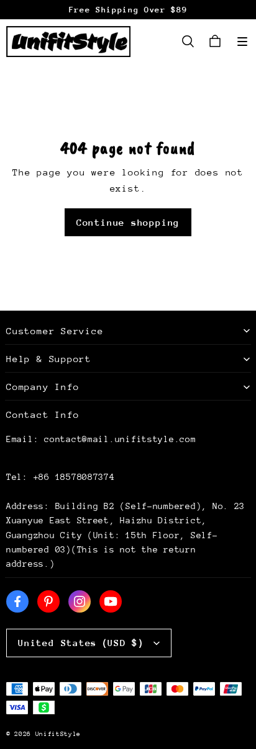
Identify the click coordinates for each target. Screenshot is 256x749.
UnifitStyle (58, 734)
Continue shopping (128, 222)
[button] (242, 41)
